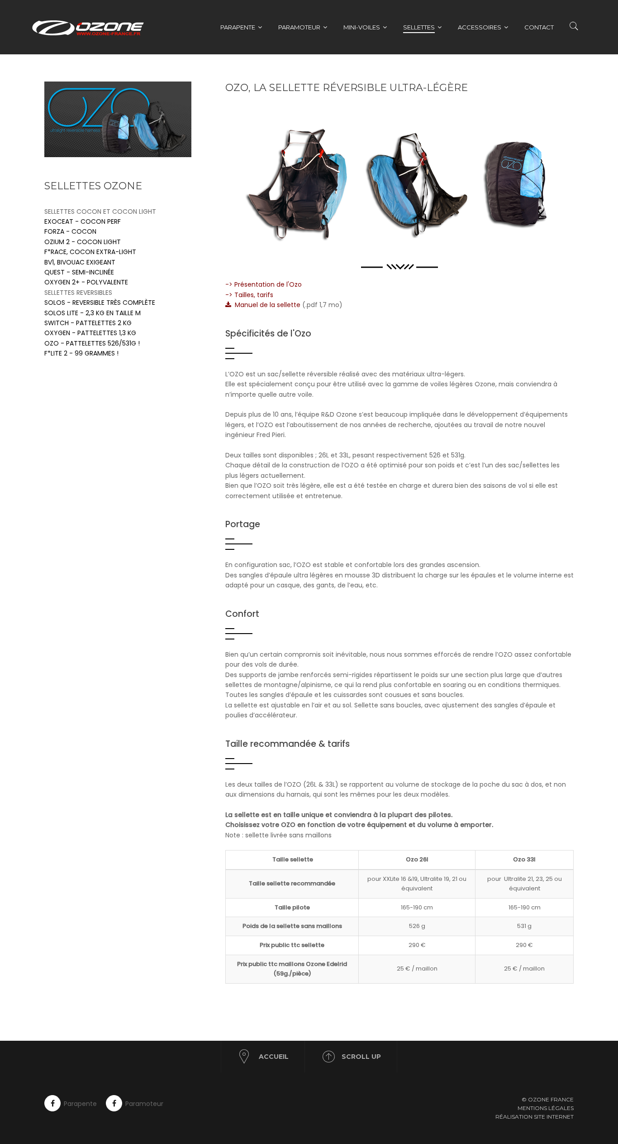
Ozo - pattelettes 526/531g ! (92, 343)
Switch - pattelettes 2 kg (88, 322)
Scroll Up (361, 1057)
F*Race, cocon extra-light (90, 251)
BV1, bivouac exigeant (79, 262)
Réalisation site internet (534, 1116)
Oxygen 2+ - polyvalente (86, 282)
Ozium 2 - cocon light (82, 241)
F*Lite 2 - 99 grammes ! (81, 353)
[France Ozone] (93, 27)
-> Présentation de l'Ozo (263, 284)
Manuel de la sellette (265, 304)
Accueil (274, 1057)
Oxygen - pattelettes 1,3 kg (90, 332)
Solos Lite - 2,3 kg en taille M (92, 312)
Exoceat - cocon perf (82, 221)
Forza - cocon (70, 231)
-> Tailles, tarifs (249, 294)
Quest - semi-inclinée (79, 272)
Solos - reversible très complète (99, 302)
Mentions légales (546, 1108)
